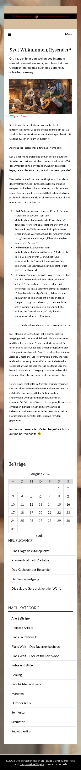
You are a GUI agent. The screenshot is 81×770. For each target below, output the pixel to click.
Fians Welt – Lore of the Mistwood (35, 656)
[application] (40, 96)
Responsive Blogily (32, 764)
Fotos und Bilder (22, 665)
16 (68, 504)
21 (50, 512)
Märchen (17, 693)
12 (31, 504)
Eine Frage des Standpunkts (30, 551)
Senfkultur (18, 712)
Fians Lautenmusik (24, 637)
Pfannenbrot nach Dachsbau (30, 560)
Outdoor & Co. (21, 703)
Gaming (16, 675)
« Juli (39, 535)
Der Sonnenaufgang (25, 579)
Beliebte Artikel (22, 627)
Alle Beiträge (20, 618)
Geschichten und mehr (26, 684)
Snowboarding (21, 731)
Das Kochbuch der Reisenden (31, 569)
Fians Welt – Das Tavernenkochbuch (36, 646)
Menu (69, 34)
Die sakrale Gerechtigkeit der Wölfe (36, 588)
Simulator (18, 722)
